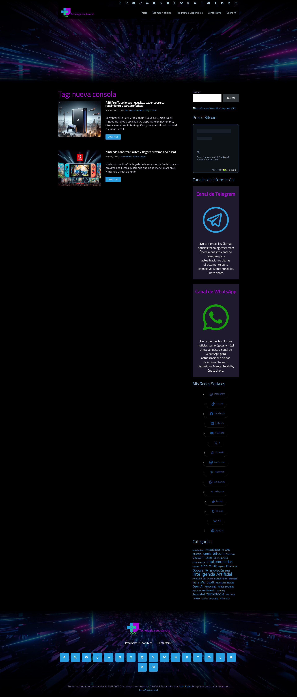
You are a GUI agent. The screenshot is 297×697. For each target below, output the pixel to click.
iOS (204, 579)
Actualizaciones (198, 550)
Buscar (196, 92)
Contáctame (215, 12)
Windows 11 (225, 598)
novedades (221, 583)
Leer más (113, 137)
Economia (196, 566)
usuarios (204, 598)
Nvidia (230, 583)
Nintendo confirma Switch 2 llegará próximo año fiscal (140, 151)
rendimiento (208, 590)
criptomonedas (219, 562)
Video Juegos (139, 157)
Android (197, 554)
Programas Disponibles (190, 12)
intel (227, 571)
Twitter (196, 599)
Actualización (213, 550)
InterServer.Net (148, 690)
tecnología (215, 594)
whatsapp (213, 599)
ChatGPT (198, 558)
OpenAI (198, 587)
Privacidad (210, 587)
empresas (221, 566)
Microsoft (207, 583)
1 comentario (125, 157)
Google (198, 570)
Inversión (197, 579)
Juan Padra (185, 686)
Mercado (233, 579)
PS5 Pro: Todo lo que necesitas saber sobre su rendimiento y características (134, 104)
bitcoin (218, 554)
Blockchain (230, 554)
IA (206, 570)
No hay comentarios (134, 110)
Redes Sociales (225, 587)
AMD (227, 550)
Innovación (216, 571)
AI (223, 550)
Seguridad (199, 594)
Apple (207, 554)
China (208, 558)
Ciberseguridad (220, 558)
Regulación (197, 590)
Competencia (199, 562)
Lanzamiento (221, 579)
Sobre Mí (232, 12)
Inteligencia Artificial (212, 574)
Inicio (144, 12)
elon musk (209, 566)
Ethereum (231, 566)
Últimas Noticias (162, 12)
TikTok (232, 595)
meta (196, 583)
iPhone (210, 579)
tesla (227, 595)
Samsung (221, 590)
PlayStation (151, 110)
